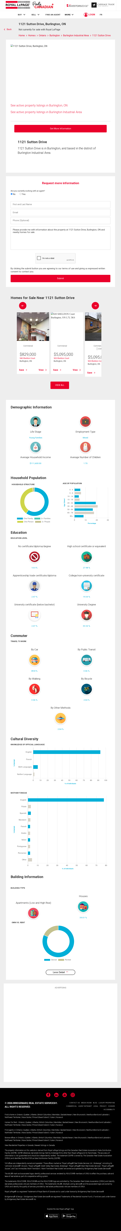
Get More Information (60, 128)
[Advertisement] (60, 1035)
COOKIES (111, 1106)
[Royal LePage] (29, 5)
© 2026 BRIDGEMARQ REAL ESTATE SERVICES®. (31, 1103)
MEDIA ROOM (86, 1103)
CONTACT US (74, 1103)
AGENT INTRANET (85, 1106)
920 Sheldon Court (61, 358)
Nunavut (59, 1117)
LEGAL (95, 1106)
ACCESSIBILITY (109, 1110)
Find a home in (10, 1115)
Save (21, 370)
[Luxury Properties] (103, 5)
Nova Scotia (26, 1117)
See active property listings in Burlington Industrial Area (46, 112)
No (14, 194)
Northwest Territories (13, 1117)
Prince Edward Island (40, 1117)
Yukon (52, 1117)
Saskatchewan (66, 1115)
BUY (20, 14)
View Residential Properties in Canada (19, 1145)
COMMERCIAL (71, 1106)
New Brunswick (79, 1115)
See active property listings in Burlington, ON (39, 105)
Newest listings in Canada (45, 1145)
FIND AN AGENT (52, 14)
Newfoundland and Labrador (98, 1115)
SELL (33, 14)
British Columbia (44, 1115)
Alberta (33, 1115)
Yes (24, 194)
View (41, 370)
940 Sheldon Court (27, 358)
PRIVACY (103, 1106)
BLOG (95, 1103)
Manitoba (55, 1115)
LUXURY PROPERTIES (107, 1103)
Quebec (27, 1115)
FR (101, 14)
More (68, 15)
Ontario (19, 1115)
